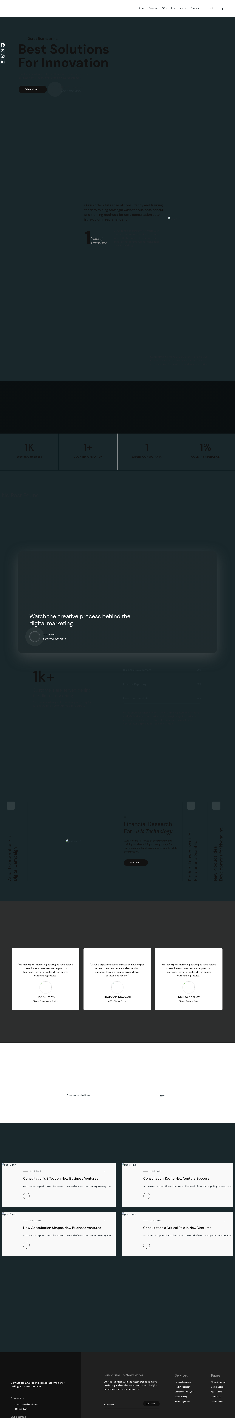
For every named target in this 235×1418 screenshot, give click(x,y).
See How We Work (54, 638)
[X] (2, 50)
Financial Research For (148, 827)
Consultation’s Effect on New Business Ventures (60, 1178)
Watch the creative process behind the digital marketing (79, 620)
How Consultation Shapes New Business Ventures (62, 1228)
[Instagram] (2, 56)
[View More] (26, 1196)
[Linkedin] (2, 61)
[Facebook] (2, 45)
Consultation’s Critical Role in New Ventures (177, 1228)
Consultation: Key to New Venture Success (176, 1178)
